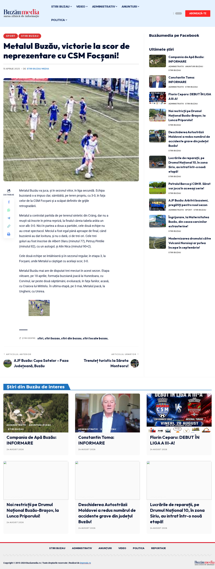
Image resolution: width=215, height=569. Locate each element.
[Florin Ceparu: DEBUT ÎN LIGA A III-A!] (157, 98)
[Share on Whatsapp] (9, 210)
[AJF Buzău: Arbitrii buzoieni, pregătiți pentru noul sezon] (157, 204)
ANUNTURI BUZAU (194, 66)
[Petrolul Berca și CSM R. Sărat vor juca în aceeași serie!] (157, 188)
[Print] (9, 234)
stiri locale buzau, (95, 338)
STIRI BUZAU (29, 36)
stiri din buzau (71, 338)
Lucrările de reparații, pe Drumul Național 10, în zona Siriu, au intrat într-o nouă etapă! (177, 513)
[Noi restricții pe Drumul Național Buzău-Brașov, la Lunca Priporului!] (157, 115)
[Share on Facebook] (9, 202)
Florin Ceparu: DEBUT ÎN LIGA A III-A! (175, 440)
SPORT (10, 36)
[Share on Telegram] (9, 218)
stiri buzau (52, 338)
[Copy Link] (9, 226)
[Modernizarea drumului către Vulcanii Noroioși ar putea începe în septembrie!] (157, 242)
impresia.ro (85, 563)
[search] (169, 13)
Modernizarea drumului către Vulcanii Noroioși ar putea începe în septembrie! (189, 243)
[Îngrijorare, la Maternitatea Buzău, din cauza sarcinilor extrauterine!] (157, 221)
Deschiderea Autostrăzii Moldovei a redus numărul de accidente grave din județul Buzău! (107, 513)
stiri (40, 338)
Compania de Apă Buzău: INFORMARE (31, 440)
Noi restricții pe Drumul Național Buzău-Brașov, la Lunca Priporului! (187, 115)
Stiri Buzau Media (38, 68)
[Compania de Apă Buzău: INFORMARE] (157, 61)
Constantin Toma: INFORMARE (96, 440)
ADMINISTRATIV (176, 66)
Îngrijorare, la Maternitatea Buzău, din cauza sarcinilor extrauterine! (188, 221)
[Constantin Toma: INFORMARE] (157, 81)
